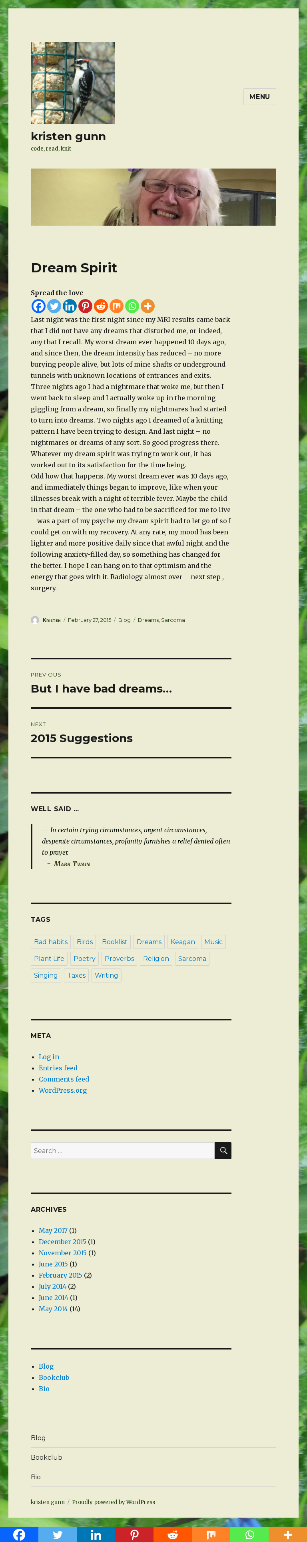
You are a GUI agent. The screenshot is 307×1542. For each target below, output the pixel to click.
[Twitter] (54, 306)
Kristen (52, 620)
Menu (259, 97)
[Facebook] (39, 306)
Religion (156, 959)
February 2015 (60, 1275)
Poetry (85, 959)
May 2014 (53, 1309)
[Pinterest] (85, 306)
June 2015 (53, 1264)
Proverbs (119, 959)
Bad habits (51, 942)
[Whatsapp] (132, 306)
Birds (85, 942)
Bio (44, 1389)
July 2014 (52, 1286)
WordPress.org (63, 1090)
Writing (106, 975)
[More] (148, 306)
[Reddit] (101, 306)
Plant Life (49, 959)
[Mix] (117, 306)
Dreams (148, 620)
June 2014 (53, 1298)
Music (213, 942)
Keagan (183, 942)
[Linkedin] (70, 306)
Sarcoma (173, 620)
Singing (46, 975)
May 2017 (53, 1230)
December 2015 (62, 1242)
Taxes (76, 975)
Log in (49, 1057)
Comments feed (64, 1079)
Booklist (115, 942)
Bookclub (54, 1377)
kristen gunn (68, 136)
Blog (124, 620)
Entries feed (58, 1068)
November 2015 (63, 1253)
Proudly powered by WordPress (113, 1502)
